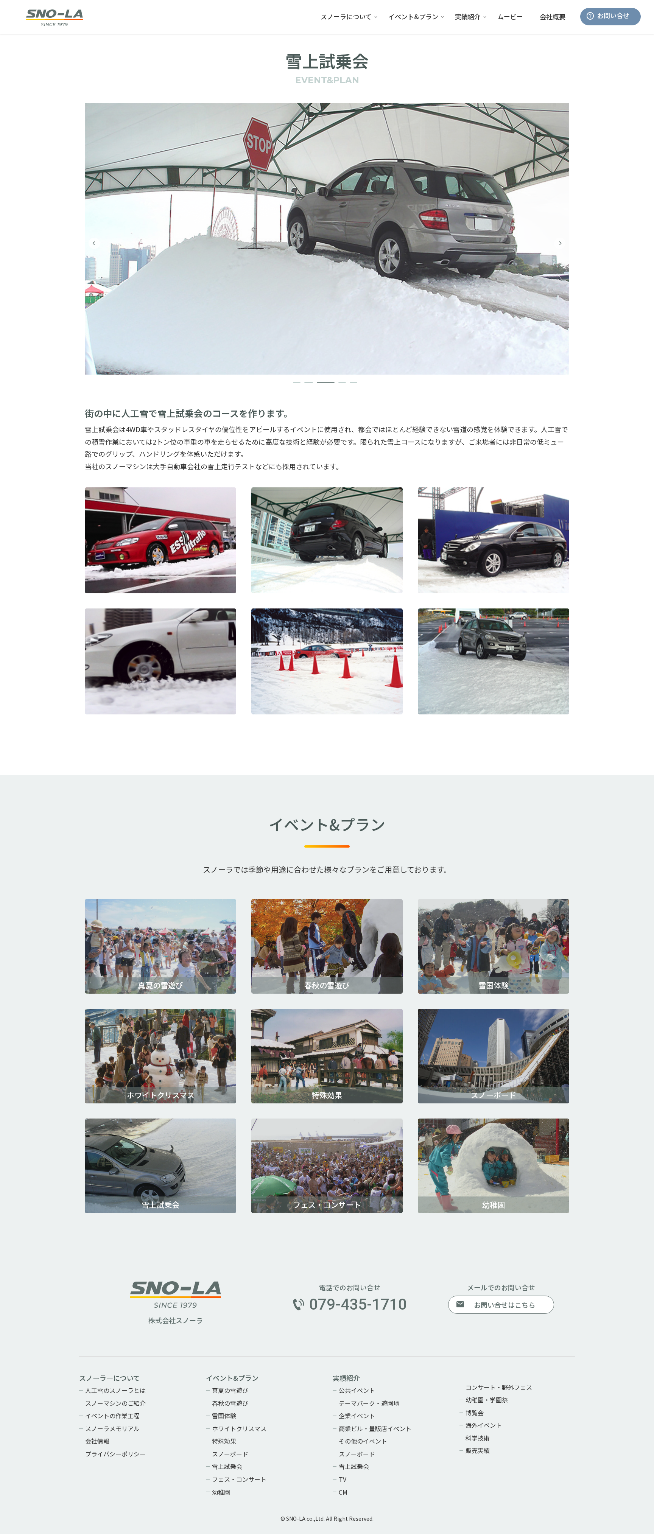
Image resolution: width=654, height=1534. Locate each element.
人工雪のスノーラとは (115, 1390)
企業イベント (357, 1415)
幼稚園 (221, 1492)
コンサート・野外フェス (499, 1387)
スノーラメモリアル (112, 1428)
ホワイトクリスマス (239, 1428)
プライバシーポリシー (115, 1453)
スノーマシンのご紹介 (115, 1403)
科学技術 (478, 1437)
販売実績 (478, 1450)
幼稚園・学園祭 (487, 1399)
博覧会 (475, 1412)
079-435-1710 (358, 1304)
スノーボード (230, 1453)
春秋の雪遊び (230, 1403)
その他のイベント (363, 1440)
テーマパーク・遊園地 (369, 1403)
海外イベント (484, 1425)
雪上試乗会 (227, 1466)
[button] (297, 382)
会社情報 (97, 1440)
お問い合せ (613, 15)
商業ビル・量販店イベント (375, 1428)
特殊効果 (224, 1440)
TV (342, 1479)
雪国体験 (224, 1415)
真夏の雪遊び (230, 1390)
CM (343, 1492)
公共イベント (357, 1390)
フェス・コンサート (239, 1479)
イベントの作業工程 (112, 1415)
